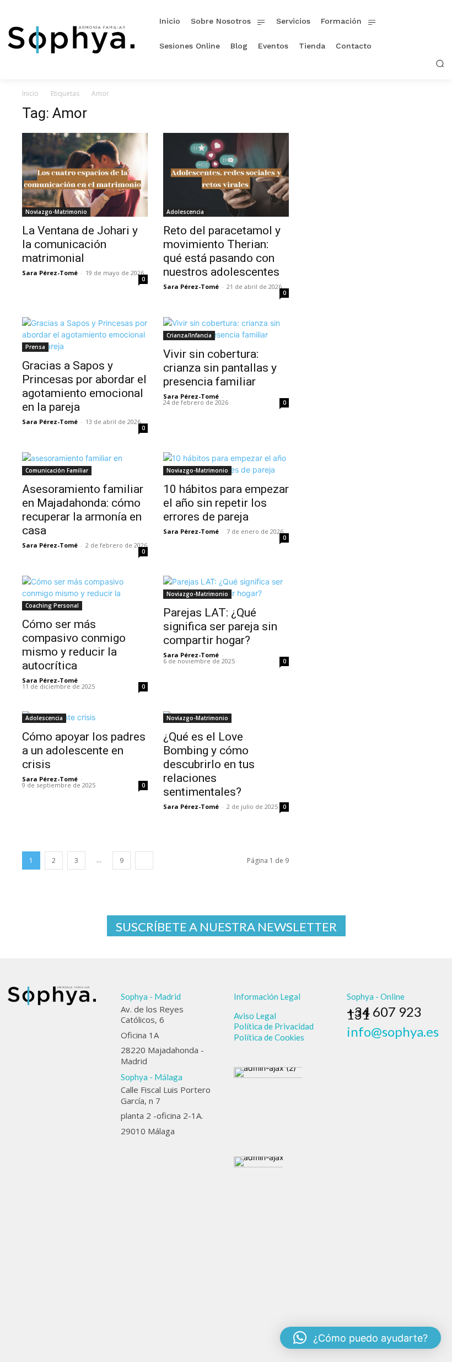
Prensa (35, 347)
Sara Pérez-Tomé (50, 273)
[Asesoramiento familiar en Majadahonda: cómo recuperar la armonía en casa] (85, 463)
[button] (439, 63)
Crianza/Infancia (189, 335)
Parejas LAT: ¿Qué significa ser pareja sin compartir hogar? (220, 626)
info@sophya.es (393, 1031)
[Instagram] (367, 1047)
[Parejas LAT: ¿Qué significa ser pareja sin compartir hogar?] (226, 587)
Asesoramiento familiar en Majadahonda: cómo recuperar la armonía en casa (82, 509)
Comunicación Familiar (56, 470)
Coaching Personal (52, 605)
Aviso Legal (255, 1016)
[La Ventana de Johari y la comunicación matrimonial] (85, 175)
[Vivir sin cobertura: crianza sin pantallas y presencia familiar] (226, 328)
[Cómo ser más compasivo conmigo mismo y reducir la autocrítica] (85, 593)
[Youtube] (412, 1047)
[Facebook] (352, 1047)
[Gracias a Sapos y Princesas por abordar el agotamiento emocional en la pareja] (85, 334)
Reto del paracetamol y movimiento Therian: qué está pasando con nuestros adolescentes (222, 251)
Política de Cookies (269, 1037)
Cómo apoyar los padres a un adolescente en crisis (84, 750)
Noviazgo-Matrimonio (56, 212)
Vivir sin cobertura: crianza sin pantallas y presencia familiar (220, 367)
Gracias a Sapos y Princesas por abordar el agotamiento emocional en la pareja (84, 386)
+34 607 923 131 (384, 1013)
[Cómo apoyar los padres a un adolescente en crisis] (85, 717)
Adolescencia (185, 212)
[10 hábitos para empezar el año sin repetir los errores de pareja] (226, 463)
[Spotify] (397, 1047)
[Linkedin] (382, 1047)
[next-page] (144, 860)
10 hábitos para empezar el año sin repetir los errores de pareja (226, 502)
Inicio (30, 93)
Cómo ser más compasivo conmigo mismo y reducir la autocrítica (74, 645)
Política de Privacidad (274, 1026)
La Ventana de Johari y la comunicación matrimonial (80, 244)
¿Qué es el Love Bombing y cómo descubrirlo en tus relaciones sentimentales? (209, 764)
